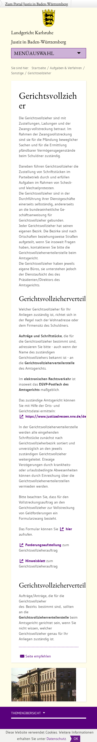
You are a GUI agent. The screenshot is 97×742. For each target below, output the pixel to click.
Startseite (39, 68)
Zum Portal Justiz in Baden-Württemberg (36, 3)
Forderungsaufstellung (43, 545)
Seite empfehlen (38, 656)
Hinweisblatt (35, 560)
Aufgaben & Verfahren (66, 68)
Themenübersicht (26, 713)
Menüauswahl (34, 53)
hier (69, 529)
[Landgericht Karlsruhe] (48, 18)
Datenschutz (56, 738)
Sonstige (17, 73)
